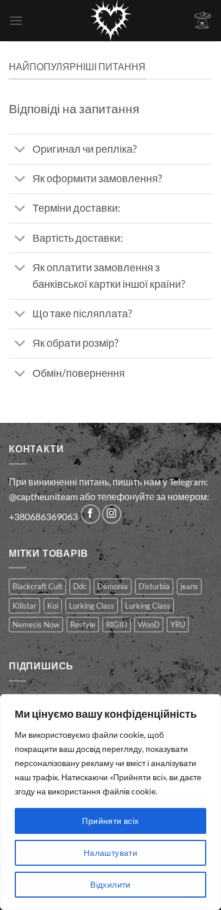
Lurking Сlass (147, 605)
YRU (177, 624)
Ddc (80, 586)
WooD (149, 624)
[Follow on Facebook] (90, 514)
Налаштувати (111, 852)
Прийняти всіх (110, 821)
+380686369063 (43, 516)
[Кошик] (202, 20)
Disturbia (154, 586)
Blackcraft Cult (37, 586)
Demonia (112, 586)
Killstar (24, 605)
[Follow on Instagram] (111, 514)
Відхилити (110, 884)
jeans (189, 586)
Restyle (82, 624)
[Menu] (16, 20)
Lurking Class (91, 605)
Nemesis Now (36, 624)
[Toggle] (20, 150)
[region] (110, 802)
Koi (52, 605)
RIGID (116, 624)
